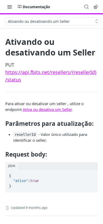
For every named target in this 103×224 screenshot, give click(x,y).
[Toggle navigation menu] (9, 6)
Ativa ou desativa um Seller (47, 109)
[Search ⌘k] (86, 6)
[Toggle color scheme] (96, 6)
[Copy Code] (91, 174)
